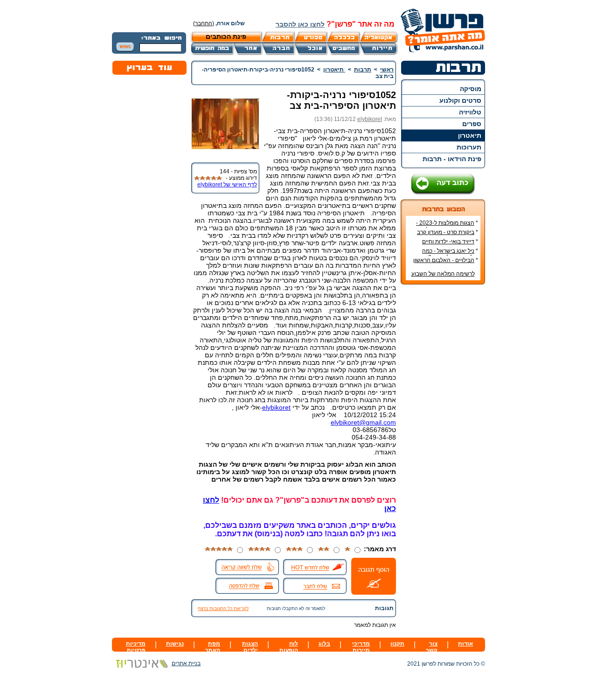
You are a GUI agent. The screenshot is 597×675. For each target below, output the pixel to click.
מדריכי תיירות (361, 647)
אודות (465, 643)
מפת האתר (212, 647)
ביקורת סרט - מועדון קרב (445, 232)
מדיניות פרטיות (136, 647)
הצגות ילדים (250, 647)
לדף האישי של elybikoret (227, 184)
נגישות (175, 643)
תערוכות (469, 147)
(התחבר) (203, 23)
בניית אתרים (186, 663)
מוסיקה (470, 88)
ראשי (387, 69)
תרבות (362, 69)
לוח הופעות (288, 647)
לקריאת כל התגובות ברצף (223, 608)
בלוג (324, 643)
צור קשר (431, 647)
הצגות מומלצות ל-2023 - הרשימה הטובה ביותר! (447, 226)
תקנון (397, 643)
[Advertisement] (443, 431)
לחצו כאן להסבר (300, 24)
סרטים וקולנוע (460, 100)
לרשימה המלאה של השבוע (443, 273)
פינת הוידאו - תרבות (452, 159)
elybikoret (369, 119)
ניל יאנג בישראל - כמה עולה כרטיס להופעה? (450, 254)
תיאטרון (469, 135)
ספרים (471, 124)
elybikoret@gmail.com (363, 422)
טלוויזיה (470, 112)
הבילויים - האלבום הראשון (443, 260)
